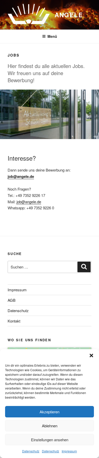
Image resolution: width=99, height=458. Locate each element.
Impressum (69, 451)
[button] (91, 355)
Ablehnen (49, 425)
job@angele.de (21, 176)
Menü (52, 36)
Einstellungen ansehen (49, 439)
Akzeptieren (49, 411)
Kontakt (14, 321)
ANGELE (69, 14)
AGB (11, 300)
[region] (49, 114)
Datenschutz (30, 451)
